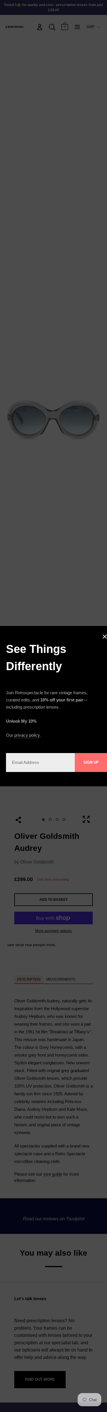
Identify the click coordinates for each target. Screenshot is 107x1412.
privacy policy (27, 735)
